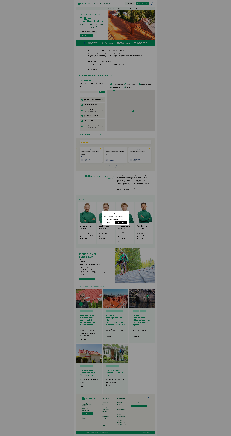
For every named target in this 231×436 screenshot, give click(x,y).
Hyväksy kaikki (121, 222)
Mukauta (109, 222)
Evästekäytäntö (120, 219)
